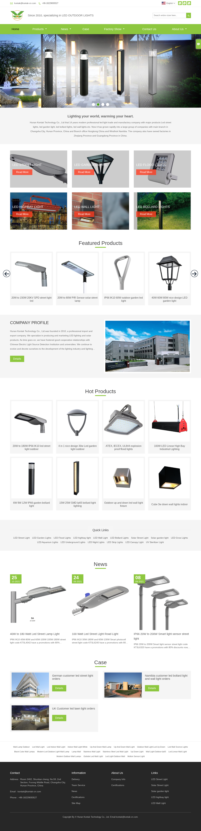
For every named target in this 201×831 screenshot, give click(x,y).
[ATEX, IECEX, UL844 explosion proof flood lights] (123, 421)
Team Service (78, 785)
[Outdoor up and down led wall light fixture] (123, 478)
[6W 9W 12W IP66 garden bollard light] (31, 478)
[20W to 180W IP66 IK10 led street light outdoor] (31, 421)
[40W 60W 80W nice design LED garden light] (169, 292)
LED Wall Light (158, 803)
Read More (22, 172)
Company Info (118, 779)
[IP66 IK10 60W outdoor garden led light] (123, 292)
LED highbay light (160, 797)
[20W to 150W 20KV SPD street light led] (31, 292)
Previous (5, 71)
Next (196, 71)
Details (17, 358)
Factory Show (113, 29)
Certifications (78, 797)
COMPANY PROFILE (29, 322)
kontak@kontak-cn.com (25, 3)
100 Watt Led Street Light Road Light (95, 634)
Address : (14, 779)
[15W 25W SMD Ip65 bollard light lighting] (77, 478)
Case (85, 29)
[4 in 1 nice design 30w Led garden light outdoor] (77, 421)
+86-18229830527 (50, 3)
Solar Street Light (159, 785)
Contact (15, 772)
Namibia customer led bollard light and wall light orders (166, 677)
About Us (178, 29)
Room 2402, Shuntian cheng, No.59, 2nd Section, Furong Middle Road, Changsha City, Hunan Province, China (43, 782)
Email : (13, 791)
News (65, 29)
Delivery (76, 779)
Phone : (14, 797)
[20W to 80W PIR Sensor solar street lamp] (77, 292)
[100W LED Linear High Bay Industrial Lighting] (169, 421)
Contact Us (149, 29)
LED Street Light (159, 779)
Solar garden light (160, 791)
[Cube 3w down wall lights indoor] (169, 478)
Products (38, 29)
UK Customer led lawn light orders (73, 708)
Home (15, 29)
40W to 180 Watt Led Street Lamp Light (35, 634)
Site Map (76, 803)
